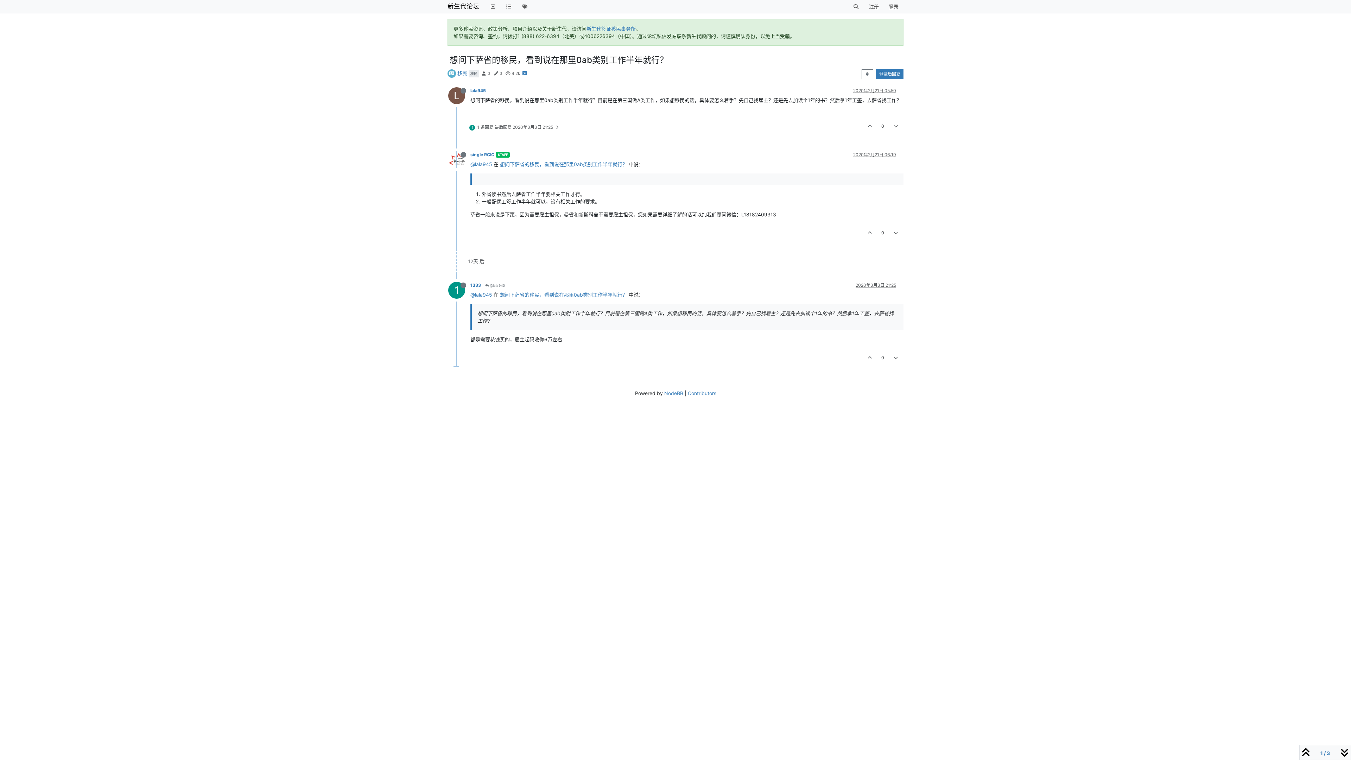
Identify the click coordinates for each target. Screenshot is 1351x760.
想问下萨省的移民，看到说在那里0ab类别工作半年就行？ (563, 164)
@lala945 (481, 164)
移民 (462, 73)
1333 (475, 285)
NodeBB (673, 393)
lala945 (478, 90)
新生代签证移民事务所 (611, 29)
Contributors (702, 393)
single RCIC (482, 154)
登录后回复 (889, 74)
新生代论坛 (463, 6)
